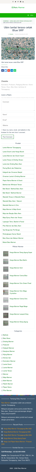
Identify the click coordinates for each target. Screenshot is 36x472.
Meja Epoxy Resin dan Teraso (12, 217)
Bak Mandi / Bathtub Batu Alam (13, 189)
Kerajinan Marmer (9, 351)
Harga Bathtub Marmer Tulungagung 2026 (17, 432)
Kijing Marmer (7, 354)
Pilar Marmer (7, 390)
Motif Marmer (7, 380)
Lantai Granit (7, 364)
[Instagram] (20, 2)
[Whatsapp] (15, 70)
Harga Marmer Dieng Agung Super (15, 438)
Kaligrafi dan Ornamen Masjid (12, 172)
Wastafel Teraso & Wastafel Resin (14, 197)
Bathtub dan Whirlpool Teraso (12, 184)
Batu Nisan (6, 338)
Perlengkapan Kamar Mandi (12, 234)
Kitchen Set (7, 358)
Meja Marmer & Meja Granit (12, 209)
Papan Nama (7, 387)
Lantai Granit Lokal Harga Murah (13, 151)
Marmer (5, 374)
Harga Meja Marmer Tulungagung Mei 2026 (18, 428)
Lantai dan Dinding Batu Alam (12, 164)
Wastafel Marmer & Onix (11, 205)
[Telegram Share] (11, 70)
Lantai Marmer (8, 367)
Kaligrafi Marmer (8, 348)
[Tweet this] (5, 70)
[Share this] (2, 70)
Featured (6, 345)
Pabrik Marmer (8, 384)
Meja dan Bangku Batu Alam (12, 213)
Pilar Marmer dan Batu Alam (12, 226)
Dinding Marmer (8, 341)
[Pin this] (8, 70)
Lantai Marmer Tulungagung (12, 147)
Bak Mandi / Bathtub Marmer (12, 193)
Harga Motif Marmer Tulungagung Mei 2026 (18, 435)
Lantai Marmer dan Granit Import (13, 156)
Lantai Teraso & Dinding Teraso (13, 160)
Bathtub (5, 335)
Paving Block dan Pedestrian (12, 168)
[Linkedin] (23, 2)
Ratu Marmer (5, 403)
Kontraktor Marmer (9, 361)
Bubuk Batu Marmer (9, 242)
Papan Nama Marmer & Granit (12, 180)
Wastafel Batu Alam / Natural (12, 201)
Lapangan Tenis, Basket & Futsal (13, 221)
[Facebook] (13, 2)
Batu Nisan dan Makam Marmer (13, 238)
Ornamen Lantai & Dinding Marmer (14, 176)
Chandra (4, 81)
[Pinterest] (18, 2)
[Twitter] (15, 2)
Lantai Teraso (7, 371)
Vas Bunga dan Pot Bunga (11, 230)
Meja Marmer (7, 377)
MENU (31, 15)
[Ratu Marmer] (18, 7)
